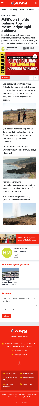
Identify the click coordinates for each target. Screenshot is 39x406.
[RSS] (19, 363)
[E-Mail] (16, 256)
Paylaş (6, 77)
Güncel (17, 397)
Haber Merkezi (20, 251)
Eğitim (34, 394)
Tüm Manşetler (28, 377)
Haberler (4, 15)
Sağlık (24, 397)
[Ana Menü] (2, 3)
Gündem (11, 397)
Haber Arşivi (27, 384)
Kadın (29, 397)
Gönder (6, 316)
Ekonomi (30, 10)
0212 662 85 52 (21, 350)
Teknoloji (13, 10)
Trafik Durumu (28, 373)
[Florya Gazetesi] (19, 3)
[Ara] (36, 3)
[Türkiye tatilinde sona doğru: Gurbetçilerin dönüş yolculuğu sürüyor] (10, 273)
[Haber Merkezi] (7, 253)
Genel (4, 10)
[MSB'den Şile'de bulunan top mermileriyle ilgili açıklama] (19, 63)
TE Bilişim (25, 403)
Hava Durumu (10, 373)
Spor (22, 10)
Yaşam (28, 394)
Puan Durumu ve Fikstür (10, 379)
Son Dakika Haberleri (8, 385)
